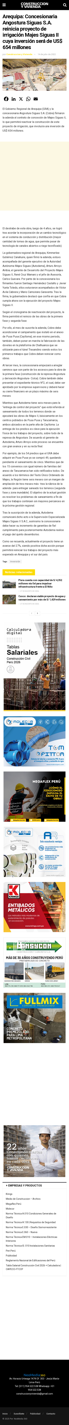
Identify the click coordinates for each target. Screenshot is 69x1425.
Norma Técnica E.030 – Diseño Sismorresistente (31, 1227)
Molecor (10, 1208)
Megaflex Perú (13, 1204)
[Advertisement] (34, 176)
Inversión (15, 561)
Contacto (50, 1413)
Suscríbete (19, 1413)
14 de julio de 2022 (47, 54)
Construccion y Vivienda (19, 54)
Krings (9, 1194)
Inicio (5, 1413)
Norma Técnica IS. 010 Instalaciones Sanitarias (30, 1245)
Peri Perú (11, 1250)
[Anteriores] (31, 613)
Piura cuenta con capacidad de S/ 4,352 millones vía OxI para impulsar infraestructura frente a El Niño (40, 583)
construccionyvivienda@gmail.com (34, 1393)
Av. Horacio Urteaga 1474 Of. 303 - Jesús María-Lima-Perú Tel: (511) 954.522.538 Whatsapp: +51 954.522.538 (34, 1384)
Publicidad (11, 1255)
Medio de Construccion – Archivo (23, 1199)
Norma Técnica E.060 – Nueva (21, 1232)
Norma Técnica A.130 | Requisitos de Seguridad (31, 1222)
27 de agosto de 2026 (29, 591)
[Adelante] (37, 613)
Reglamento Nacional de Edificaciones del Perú (30, 1260)
